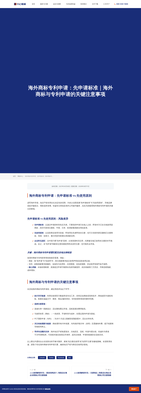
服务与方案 (44, 4)
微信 (69, 357)
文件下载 (95, 4)
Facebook (61, 357)
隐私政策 (47, 389)
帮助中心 (20, 176)
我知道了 (134, 389)
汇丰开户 (106, 4)
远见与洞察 (57, 4)
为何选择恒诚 (70, 4)
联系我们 (84, 4)
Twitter (51, 357)
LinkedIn (42, 357)
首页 (33, 4)
